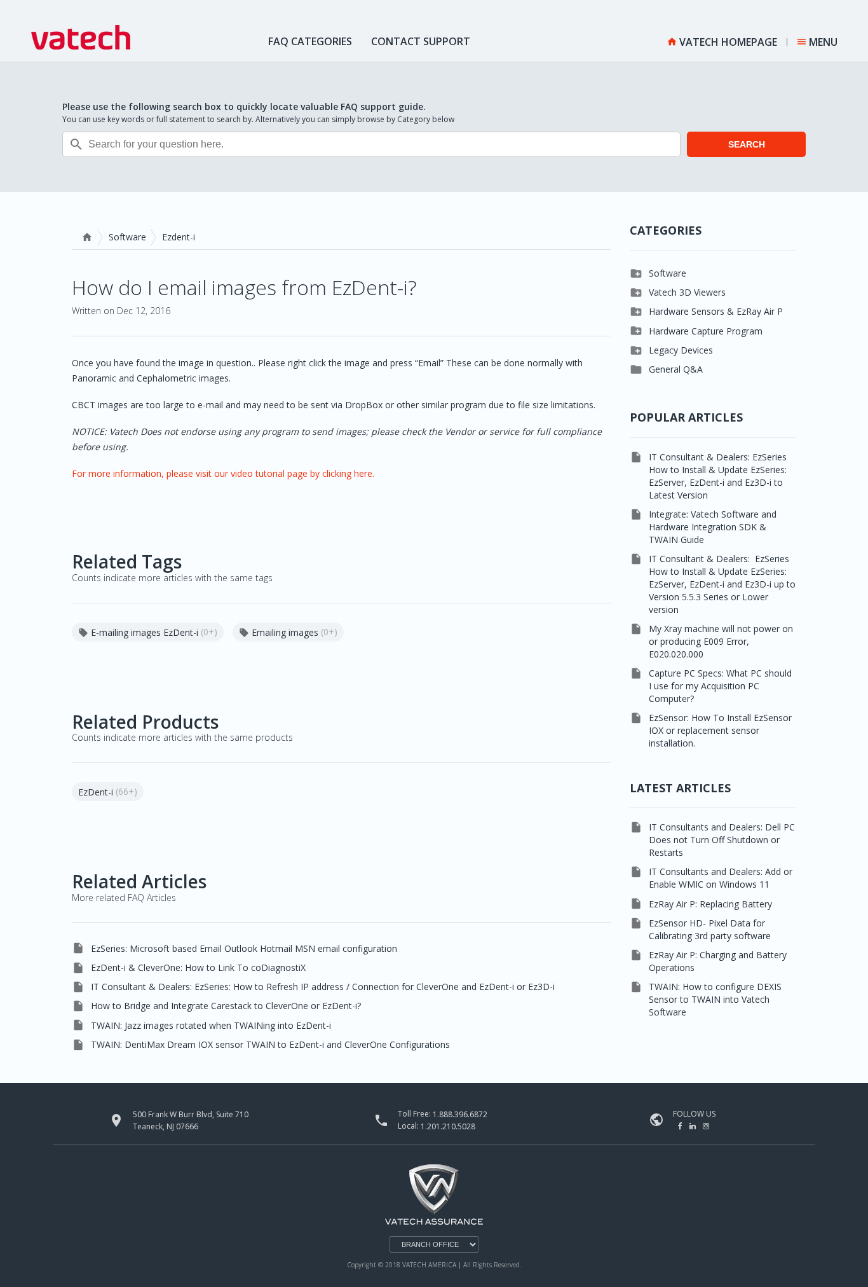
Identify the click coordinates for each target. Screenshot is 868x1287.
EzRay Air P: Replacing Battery (710, 904)
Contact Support (420, 41)
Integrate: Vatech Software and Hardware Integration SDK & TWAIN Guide (712, 527)
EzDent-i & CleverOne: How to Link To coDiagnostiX (198, 967)
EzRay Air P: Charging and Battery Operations (718, 961)
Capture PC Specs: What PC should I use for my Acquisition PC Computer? (720, 686)
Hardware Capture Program (706, 331)
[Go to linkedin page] (693, 1125)
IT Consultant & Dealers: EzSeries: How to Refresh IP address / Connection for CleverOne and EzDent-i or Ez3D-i (323, 987)
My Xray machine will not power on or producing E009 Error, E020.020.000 (721, 641)
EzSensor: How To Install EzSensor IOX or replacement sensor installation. (720, 730)
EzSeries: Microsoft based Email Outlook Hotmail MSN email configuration (244, 948)
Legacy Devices (681, 350)
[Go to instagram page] (706, 1125)
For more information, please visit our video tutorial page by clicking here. (223, 473)
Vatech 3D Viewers (687, 292)
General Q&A (676, 369)
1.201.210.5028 (448, 1125)
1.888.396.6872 (460, 1114)
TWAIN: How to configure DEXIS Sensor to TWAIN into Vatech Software (715, 999)
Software (127, 237)
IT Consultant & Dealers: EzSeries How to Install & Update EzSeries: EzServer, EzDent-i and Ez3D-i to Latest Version (718, 476)
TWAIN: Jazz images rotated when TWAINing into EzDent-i (211, 1025)
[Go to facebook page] (681, 1125)
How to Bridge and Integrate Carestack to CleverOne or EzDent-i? (226, 1006)
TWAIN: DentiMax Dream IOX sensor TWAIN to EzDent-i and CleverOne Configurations (270, 1044)
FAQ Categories (310, 41)
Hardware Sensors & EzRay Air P (716, 311)
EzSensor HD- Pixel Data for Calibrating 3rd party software (710, 929)
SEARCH (746, 144)
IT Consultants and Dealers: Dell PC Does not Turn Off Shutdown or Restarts (722, 839)
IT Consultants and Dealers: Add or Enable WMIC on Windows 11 (720, 877)
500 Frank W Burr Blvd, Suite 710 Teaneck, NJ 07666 (190, 1120)
